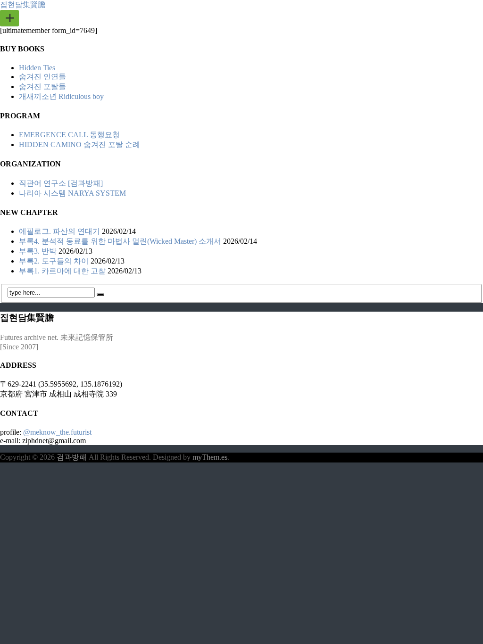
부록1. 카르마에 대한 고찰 (62, 271)
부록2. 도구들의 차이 (54, 261)
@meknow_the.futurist (57, 432)
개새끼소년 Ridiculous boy (61, 96)
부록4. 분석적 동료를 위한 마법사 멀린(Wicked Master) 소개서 (120, 241)
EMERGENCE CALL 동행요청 (69, 135)
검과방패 (73, 457)
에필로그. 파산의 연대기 (59, 231)
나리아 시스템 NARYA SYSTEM (72, 193)
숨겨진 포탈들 (42, 87)
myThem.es (209, 457)
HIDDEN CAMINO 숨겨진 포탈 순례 (79, 144)
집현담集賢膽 (22, 4)
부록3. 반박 (38, 251)
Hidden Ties (37, 68)
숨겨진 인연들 (42, 77)
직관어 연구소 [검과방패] (61, 183)
